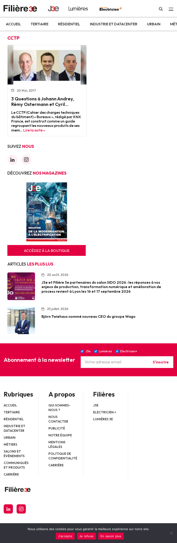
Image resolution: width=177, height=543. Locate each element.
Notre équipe (60, 435)
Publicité (56, 428)
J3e (95, 405)
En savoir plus (110, 536)
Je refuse (86, 536)
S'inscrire (161, 362)
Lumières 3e (103, 419)
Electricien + (104, 412)
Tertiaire (39, 24)
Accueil (13, 24)
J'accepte (65, 536)
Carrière (11, 474)
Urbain (153, 24)
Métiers (10, 444)
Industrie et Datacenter (113, 24)
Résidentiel (69, 24)
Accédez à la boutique (47, 250)
